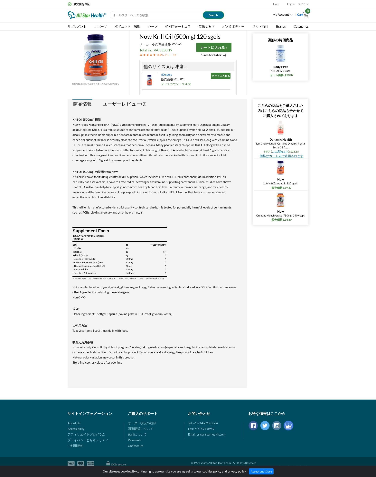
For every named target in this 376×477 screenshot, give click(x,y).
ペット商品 (260, 26)
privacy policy (237, 471)
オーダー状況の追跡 (142, 423)
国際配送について (140, 428)
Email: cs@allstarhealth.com (206, 434)
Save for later (211, 55)
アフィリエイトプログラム (86, 434)
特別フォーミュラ (178, 26)
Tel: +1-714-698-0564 (203, 423)
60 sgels (166, 74)
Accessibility (76, 428)
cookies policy (211, 471)
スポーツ (100, 26)
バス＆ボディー (233, 26)
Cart (302, 14)
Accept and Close (261, 471)
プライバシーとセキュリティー (89, 440)
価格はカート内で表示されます (282, 156)
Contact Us (135, 445)
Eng (289, 4)
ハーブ (152, 26)
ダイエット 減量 (127, 26)
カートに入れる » (213, 47)
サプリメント (77, 26)
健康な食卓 (206, 26)
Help (276, 4)
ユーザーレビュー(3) (124, 104)
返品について (137, 434)
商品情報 (82, 104)
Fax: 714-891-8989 (201, 428)
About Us (74, 423)
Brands (281, 26)
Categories (301, 26)
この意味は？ (280, 151)
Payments (134, 440)
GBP (301, 4)
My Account (281, 14)
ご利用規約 (75, 445)
